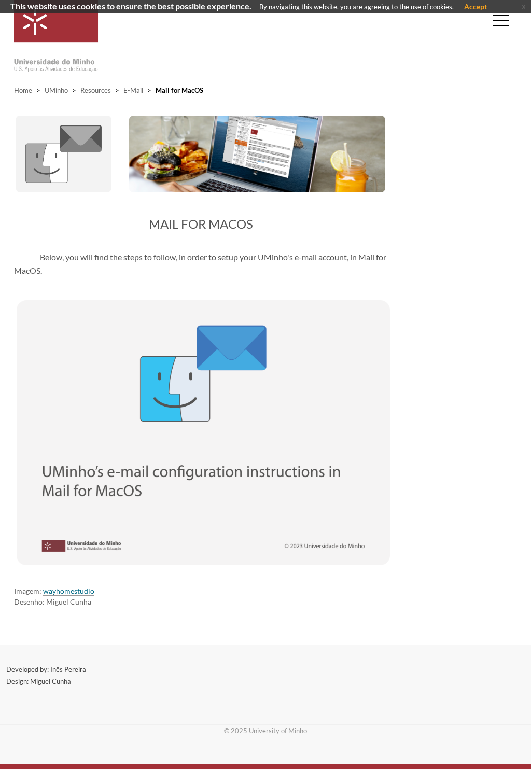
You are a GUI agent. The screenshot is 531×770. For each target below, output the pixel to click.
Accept (475, 6)
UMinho (56, 90)
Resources (95, 90)
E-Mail (133, 90)
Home (23, 90)
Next (400, 159)
